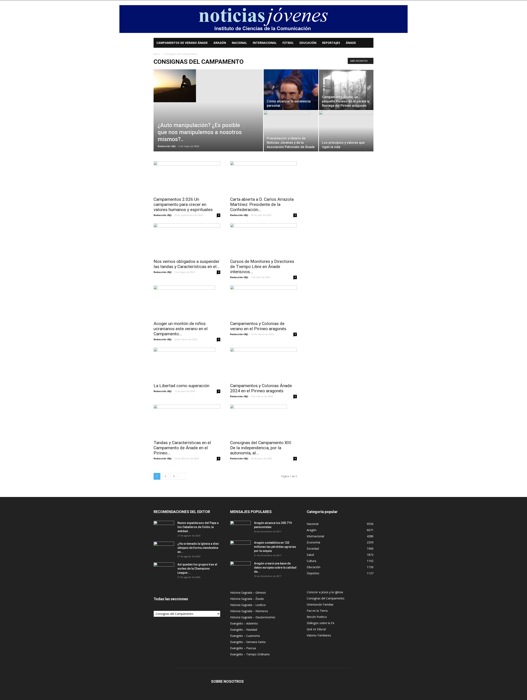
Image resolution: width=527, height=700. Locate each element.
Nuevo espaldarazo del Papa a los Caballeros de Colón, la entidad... (198, 527)
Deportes (313, 573)
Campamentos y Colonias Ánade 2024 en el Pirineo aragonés (261, 388)
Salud (310, 555)
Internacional (265, 43)
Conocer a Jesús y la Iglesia (325, 592)
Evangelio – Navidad (243, 630)
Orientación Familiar (320, 604)
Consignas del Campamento (325, 598)
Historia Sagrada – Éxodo (247, 599)
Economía (313, 542)
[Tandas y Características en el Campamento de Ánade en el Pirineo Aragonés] (187, 421)
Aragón (219, 43)
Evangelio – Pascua (243, 648)
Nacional (239, 43)
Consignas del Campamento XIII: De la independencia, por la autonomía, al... (261, 447)
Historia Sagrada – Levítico (248, 605)
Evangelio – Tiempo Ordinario (250, 654)
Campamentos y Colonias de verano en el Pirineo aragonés (258, 326)
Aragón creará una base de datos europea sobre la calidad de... (275, 567)
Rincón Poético (317, 617)
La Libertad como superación (181, 385)
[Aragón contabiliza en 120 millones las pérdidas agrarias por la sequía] (240, 548)
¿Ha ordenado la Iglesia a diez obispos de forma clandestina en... (198, 548)
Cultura (311, 561)
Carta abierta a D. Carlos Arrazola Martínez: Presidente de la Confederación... (262, 204)
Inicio (157, 54)
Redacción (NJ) (167, 146)
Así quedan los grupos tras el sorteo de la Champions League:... (197, 568)
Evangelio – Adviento (244, 623)
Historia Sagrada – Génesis (248, 592)
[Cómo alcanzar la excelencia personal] (291, 89)
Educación (308, 43)
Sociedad (313, 548)
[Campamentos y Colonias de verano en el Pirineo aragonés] (263, 302)
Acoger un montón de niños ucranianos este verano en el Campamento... (181, 328)
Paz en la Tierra (317, 611)
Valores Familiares (319, 635)
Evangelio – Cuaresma (245, 636)
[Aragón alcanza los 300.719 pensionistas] (240, 528)
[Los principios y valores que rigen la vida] (346, 131)
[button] (368, 43)
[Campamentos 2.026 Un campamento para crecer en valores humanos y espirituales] (187, 177)
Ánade (351, 43)
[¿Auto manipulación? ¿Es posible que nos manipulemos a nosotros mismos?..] (208, 85)
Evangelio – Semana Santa (248, 642)
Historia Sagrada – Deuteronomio (252, 617)
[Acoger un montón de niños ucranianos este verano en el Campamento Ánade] (187, 302)
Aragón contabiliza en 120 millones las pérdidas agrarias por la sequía (275, 547)
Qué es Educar (316, 629)
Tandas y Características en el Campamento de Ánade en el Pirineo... (182, 447)
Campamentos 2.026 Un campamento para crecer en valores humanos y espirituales (183, 204)
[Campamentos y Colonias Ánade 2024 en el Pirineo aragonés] (263, 364)
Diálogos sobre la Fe (320, 623)
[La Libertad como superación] (187, 364)
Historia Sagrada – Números (249, 611)
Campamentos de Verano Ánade (182, 43)
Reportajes (331, 43)
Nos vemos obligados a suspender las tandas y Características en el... (187, 264)
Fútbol (288, 43)
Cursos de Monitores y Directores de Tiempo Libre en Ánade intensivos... (262, 266)
